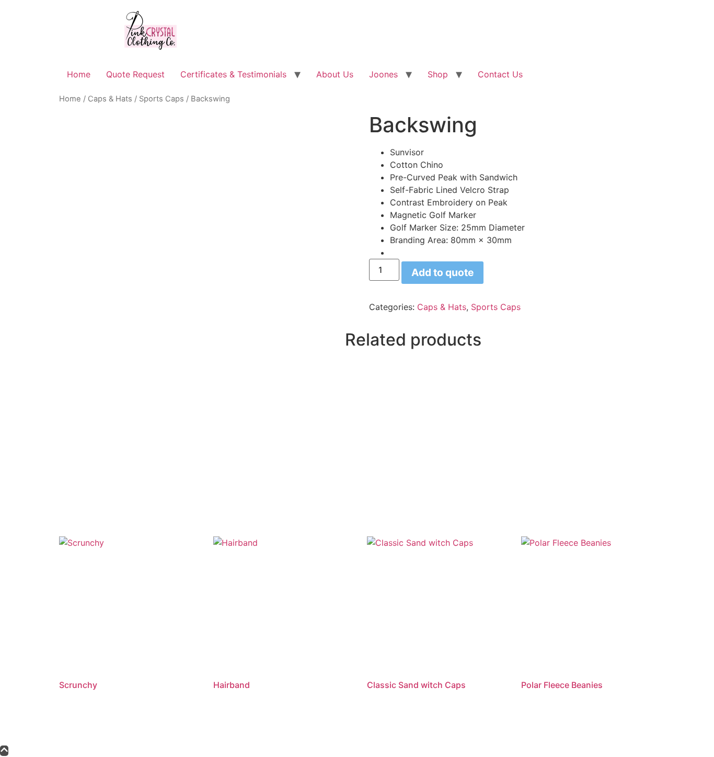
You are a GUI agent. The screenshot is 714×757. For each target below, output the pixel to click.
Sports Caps (161, 99)
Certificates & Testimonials (233, 74)
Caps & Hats (110, 99)
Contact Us (500, 74)
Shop (438, 74)
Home (78, 74)
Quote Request (135, 74)
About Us (334, 74)
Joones (383, 74)
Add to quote (442, 272)
